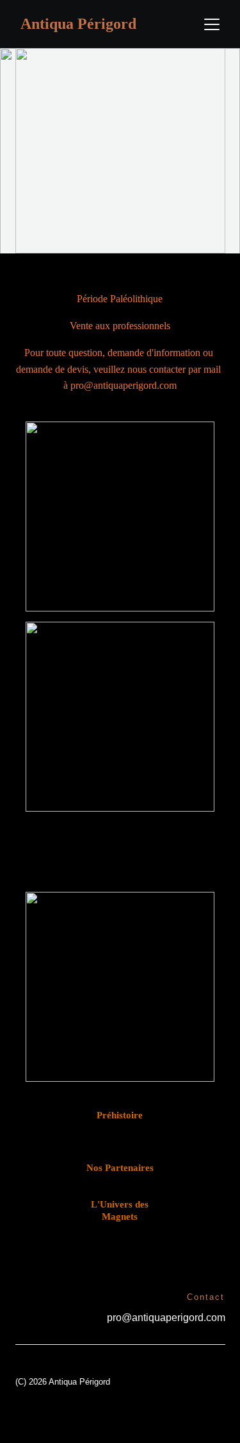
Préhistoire (120, 1115)
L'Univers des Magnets (119, 1210)
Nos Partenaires (120, 1168)
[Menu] (212, 24)
